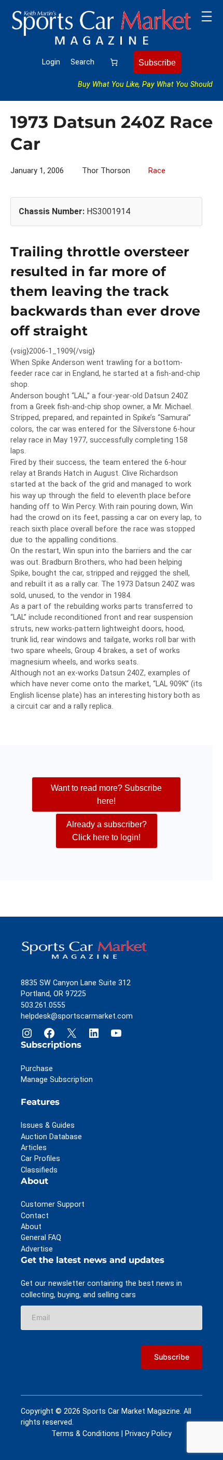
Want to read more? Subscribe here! (106, 794)
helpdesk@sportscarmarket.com (77, 1016)
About (31, 1226)
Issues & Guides (48, 1125)
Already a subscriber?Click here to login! (106, 830)
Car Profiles (40, 1158)
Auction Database (51, 1136)
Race (156, 170)
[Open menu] (206, 16)
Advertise (37, 1249)
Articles (34, 1147)
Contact (35, 1215)
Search (82, 62)
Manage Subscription (57, 1079)
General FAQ (41, 1237)
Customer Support (53, 1204)
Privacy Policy (148, 1433)
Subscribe (157, 62)
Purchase (37, 1068)
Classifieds (39, 1170)
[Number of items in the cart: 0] (114, 62)
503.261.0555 (43, 1005)
